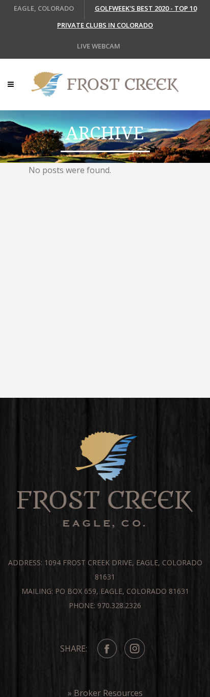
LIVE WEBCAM (98, 46)
